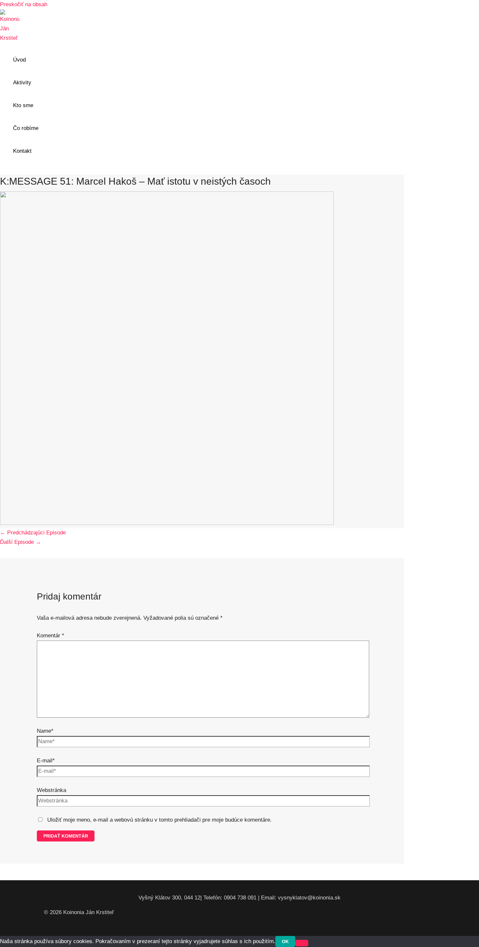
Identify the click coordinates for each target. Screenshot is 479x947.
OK (285, 941)
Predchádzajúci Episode (33, 533)
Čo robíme (25, 128)
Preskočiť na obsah (23, 4)
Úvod (19, 60)
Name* (45, 731)
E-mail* (46, 760)
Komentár (50, 635)
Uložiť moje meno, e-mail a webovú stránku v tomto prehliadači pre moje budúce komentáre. (159, 820)
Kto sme (23, 105)
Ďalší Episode (20, 542)
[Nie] (301, 943)
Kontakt (22, 151)
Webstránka (51, 790)
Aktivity (22, 82)
